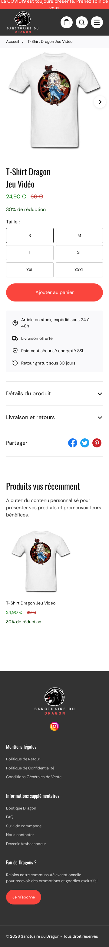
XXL (29, 270)
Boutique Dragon (21, 808)
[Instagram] (54, 729)
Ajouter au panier (54, 292)
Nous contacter (20, 834)
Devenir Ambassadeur (26, 843)
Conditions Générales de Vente (33, 776)
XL (79, 252)
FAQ (9, 816)
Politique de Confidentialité (30, 768)
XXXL (79, 270)
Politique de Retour (23, 759)
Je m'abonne (23, 897)
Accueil (12, 41)
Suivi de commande (23, 826)
